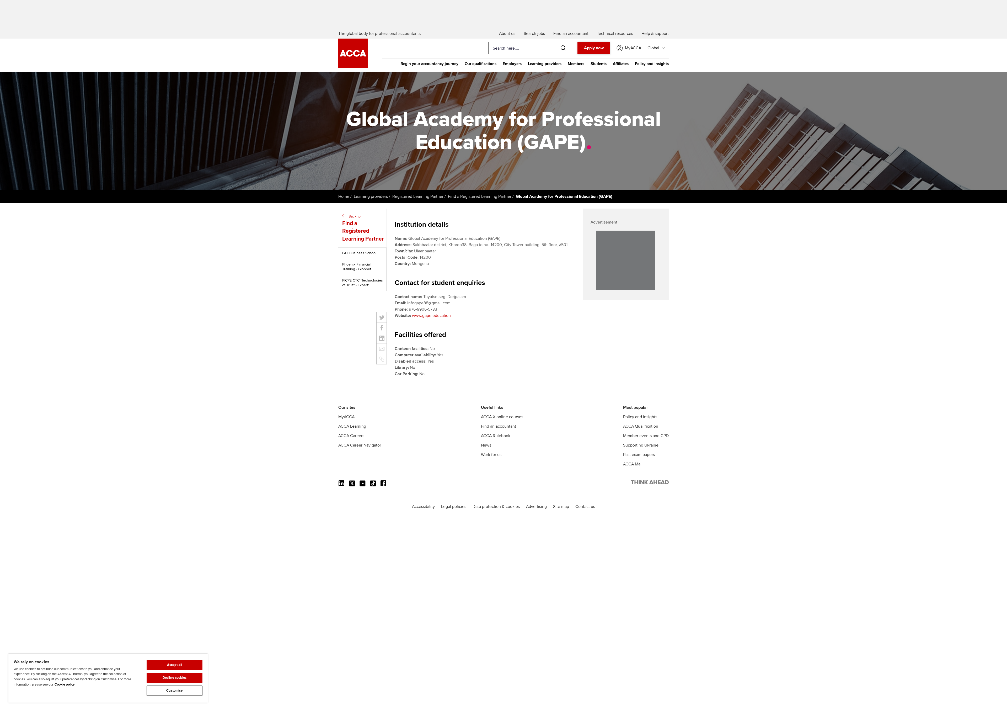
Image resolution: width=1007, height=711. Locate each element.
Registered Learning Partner (417, 196)
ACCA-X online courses (502, 417)
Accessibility (423, 506)
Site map (561, 506)
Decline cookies (174, 678)
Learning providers (544, 63)
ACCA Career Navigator (359, 445)
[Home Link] (650, 483)
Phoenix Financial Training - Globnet (356, 266)
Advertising (536, 506)
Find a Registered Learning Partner (479, 196)
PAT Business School (359, 253)
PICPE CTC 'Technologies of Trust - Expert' (362, 282)
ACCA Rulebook (495, 435)
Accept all (174, 665)
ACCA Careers (351, 435)
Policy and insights (652, 63)
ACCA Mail (632, 464)
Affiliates (621, 63)
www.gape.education (431, 315)
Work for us (491, 454)
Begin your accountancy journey (429, 63)
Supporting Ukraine (640, 445)
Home (343, 196)
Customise (174, 690)
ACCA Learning (352, 426)
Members (576, 63)
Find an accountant (498, 426)
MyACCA (346, 417)
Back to (363, 228)
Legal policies (453, 506)
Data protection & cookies (496, 506)
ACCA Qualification (640, 426)
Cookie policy (65, 684)
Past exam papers (639, 454)
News (486, 445)
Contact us (585, 506)
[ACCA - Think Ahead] (353, 66)
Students (599, 63)
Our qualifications (480, 63)
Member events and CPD (646, 435)
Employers (512, 63)
